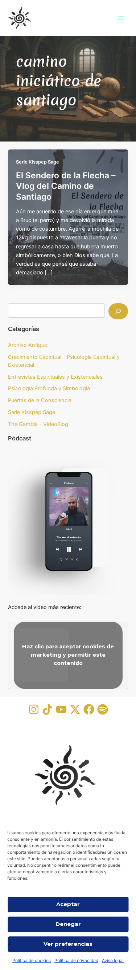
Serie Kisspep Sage (37, 162)
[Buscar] (118, 311)
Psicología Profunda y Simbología (49, 388)
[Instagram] (33, 709)
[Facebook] (88, 709)
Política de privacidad (76, 960)
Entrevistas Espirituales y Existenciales (55, 377)
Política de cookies (31, 960)
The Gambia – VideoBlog (38, 424)
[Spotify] (102, 709)
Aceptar (68, 904)
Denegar (68, 924)
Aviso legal (113, 960)
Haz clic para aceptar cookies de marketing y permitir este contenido (68, 655)
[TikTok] (47, 709)
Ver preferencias (68, 943)
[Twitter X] (75, 709)
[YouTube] (61, 709)
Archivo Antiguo (28, 345)
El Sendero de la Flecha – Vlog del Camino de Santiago (65, 186)
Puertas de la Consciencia (39, 400)
